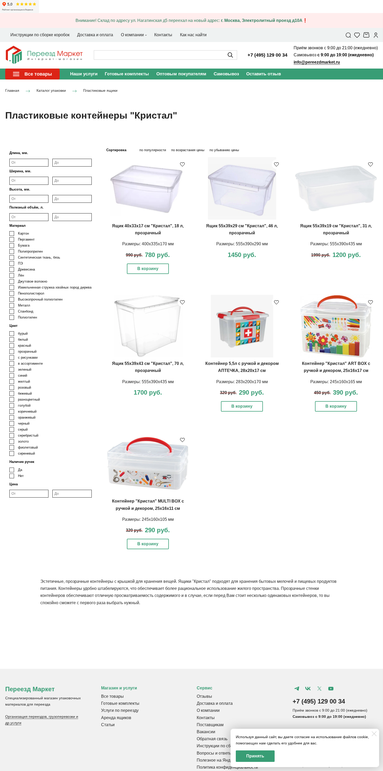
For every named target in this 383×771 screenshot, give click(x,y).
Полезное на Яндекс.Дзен (222, 760)
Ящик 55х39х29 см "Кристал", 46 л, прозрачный (242, 229)
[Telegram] (297, 688)
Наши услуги (83, 73)
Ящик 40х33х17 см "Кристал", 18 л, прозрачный (148, 229)
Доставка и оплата (215, 703)
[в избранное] (182, 164)
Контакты (206, 717)
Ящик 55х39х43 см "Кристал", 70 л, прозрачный (148, 367)
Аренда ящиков (116, 717)
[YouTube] (331, 688)
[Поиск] (348, 35)
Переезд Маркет (30, 689)
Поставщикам (210, 725)
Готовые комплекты (127, 73)
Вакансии (206, 732)
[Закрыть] (374, 733)
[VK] (308, 688)
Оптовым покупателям (181, 73)
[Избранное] (357, 35)
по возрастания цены (187, 150)
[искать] (230, 55)
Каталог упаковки (51, 91)
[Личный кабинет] (376, 35)
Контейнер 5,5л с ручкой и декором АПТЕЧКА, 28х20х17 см (242, 367)
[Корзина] (367, 35)
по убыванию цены (224, 150)
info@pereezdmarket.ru (317, 62)
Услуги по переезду (120, 710)
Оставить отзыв (263, 73)
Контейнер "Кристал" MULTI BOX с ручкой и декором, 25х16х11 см (148, 504)
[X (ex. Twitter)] (319, 688)
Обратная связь (212, 739)
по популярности (152, 150)
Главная (12, 91)
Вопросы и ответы (214, 753)
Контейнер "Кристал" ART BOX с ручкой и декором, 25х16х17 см (336, 367)
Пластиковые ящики (100, 91)
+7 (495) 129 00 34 (267, 55)
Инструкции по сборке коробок (226, 746)
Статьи (108, 725)
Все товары (112, 696)
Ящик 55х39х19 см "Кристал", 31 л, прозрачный (336, 229)
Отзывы (204, 696)
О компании (208, 710)
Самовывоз (226, 73)
